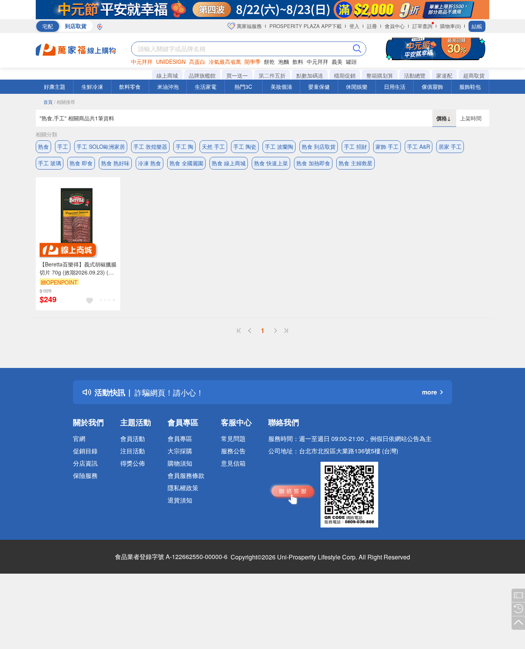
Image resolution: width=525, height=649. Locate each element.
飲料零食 (130, 86)
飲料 (297, 61)
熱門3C (243, 86)
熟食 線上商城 (229, 163)
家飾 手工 (387, 146)
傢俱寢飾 (432, 86)
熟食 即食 (81, 163)
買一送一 (237, 75)
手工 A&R (418, 146)
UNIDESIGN (171, 61)
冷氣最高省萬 (225, 61)
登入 (354, 26)
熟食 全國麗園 (186, 163)
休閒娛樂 (356, 86)
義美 (337, 61)
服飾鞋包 (470, 86)
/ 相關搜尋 (64, 101)
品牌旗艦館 (202, 75)
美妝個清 (281, 86)
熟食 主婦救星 (355, 163)
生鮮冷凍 (92, 86)
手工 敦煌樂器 (150, 146)
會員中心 (395, 26)
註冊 (372, 26)
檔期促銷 (345, 75)
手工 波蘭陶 (279, 146)
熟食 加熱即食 (313, 163)
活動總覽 (414, 75)
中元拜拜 (142, 61)
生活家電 (205, 86)
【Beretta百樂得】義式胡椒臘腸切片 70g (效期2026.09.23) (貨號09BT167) (78, 268)
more (429, 392)
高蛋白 (197, 61)
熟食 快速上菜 (271, 163)
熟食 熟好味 (115, 163)
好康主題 (54, 86)
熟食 (43, 146)
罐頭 (351, 61)
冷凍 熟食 (149, 163)
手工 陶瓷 (244, 146)
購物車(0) (450, 26)
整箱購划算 (379, 75)
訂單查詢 (422, 26)
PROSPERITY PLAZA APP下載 (305, 26)
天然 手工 (213, 146)
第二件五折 (272, 75)
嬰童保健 (319, 86)
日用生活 (394, 86)
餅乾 (269, 61)
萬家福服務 (248, 26)
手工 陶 (184, 146)
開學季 (252, 61)
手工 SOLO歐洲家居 (100, 146)
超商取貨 (474, 75)
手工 (62, 146)
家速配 (444, 75)
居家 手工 (450, 146)
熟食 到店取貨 (319, 146)
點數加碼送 (309, 75)
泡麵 (283, 61)
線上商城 (167, 75)
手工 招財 (355, 146)
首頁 (48, 101)
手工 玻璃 (49, 163)
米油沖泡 (168, 86)
